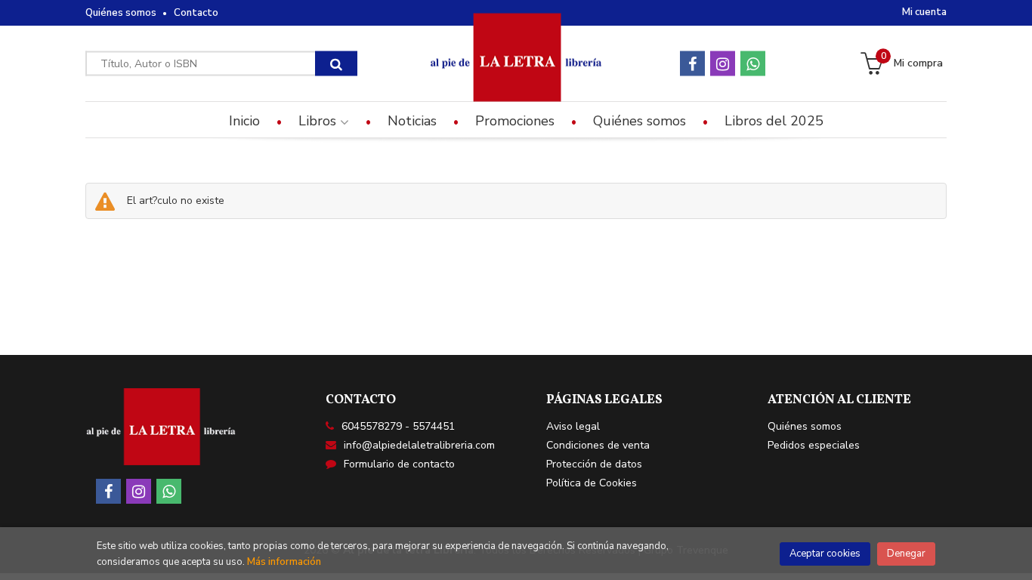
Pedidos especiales (814, 445)
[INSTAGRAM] (722, 63)
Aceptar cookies (825, 553)
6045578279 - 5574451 (398, 426)
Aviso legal (573, 426)
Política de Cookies (591, 483)
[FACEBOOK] (692, 63)
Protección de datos (594, 464)
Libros (319, 121)
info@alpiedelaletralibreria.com (419, 445)
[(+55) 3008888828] (752, 63)
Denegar (906, 553)
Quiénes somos (120, 13)
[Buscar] (336, 63)
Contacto (196, 13)
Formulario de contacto (399, 464)
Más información (284, 562)
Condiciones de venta (598, 445)
